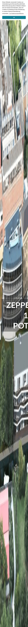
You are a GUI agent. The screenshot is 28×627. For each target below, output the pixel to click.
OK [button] (14, 17)
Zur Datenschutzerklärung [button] (16, 13)
